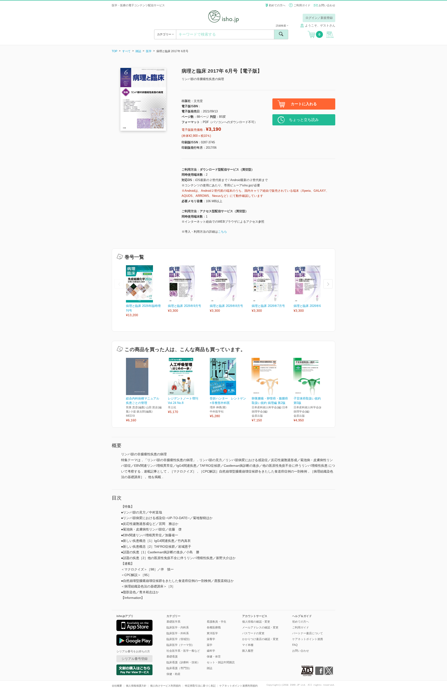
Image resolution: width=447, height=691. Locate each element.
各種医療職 (214, 627)
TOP (114, 51)
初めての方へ (277, 5)
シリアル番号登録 (135, 659)
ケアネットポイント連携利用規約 (238, 685)
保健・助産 (173, 674)
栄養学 (211, 639)
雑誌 (138, 51)
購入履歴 (247, 650)
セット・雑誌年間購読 (221, 662)
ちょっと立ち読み (304, 120)
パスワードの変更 (253, 633)
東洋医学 (212, 633)
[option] (147, 291)
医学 (149, 51)
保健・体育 (214, 656)
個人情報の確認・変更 (256, 621)
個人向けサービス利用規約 (165, 685)
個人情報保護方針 (136, 685)
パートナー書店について (307, 633)
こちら (222, 231)
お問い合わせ (326, 5)
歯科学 (211, 650)
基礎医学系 (173, 621)
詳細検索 (281, 25)
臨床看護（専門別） (179, 668)
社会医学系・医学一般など (183, 650)
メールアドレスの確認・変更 (260, 627)
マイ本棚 (247, 645)
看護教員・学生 (216, 621)
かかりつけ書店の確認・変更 (260, 639)
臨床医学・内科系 (177, 627)
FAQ (295, 645)
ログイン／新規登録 (319, 18)
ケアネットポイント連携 (307, 639)
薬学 (209, 645)
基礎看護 (172, 656)
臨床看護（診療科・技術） (183, 662)
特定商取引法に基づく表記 (200, 685)
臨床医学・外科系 (177, 633)
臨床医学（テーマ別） (180, 645)
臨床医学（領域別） (179, 639)
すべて (126, 51)
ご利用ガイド (302, 5)
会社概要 (117, 685)
